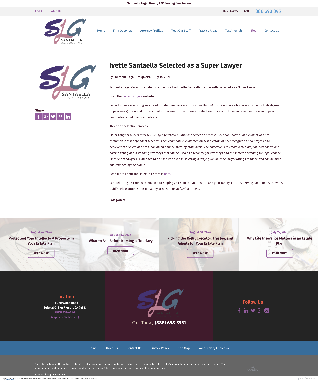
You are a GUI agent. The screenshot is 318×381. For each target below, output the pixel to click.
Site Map (184, 348)
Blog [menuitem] (253, 30)
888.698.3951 (269, 11)
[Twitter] (253, 311)
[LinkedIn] (246, 311)
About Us (112, 348)
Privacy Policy (159, 348)
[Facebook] (239, 311)
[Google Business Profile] (260, 311)
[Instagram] (266, 311)
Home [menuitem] (101, 30)
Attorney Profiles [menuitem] (151, 30)
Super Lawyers (132, 96)
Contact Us (134, 348)
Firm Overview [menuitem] (122, 30)
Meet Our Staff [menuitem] (180, 30)
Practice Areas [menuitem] (207, 30)
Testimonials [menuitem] (233, 30)
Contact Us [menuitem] (272, 30)
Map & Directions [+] (65, 317)
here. (167, 174)
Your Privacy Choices (213, 348)
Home (93, 348)
